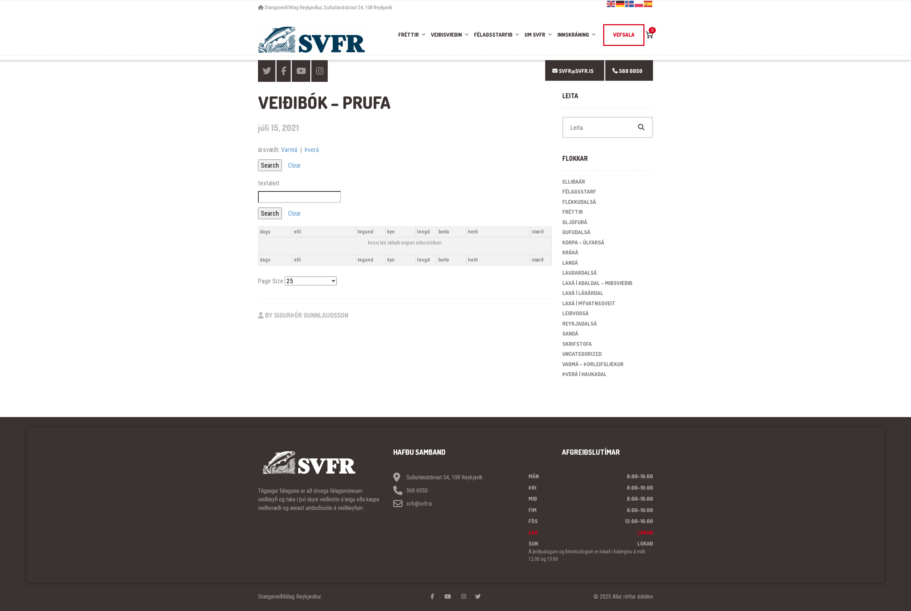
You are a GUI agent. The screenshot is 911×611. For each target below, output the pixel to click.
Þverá (312, 149)
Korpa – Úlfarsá (583, 242)
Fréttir (408, 34)
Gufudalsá (576, 232)
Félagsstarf (579, 191)
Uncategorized (582, 354)
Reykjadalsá (579, 323)
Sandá (570, 333)
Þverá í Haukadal (584, 374)
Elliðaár (573, 181)
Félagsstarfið (493, 34)
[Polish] (639, 3)
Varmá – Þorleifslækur (592, 364)
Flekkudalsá (579, 202)
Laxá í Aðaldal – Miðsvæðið (597, 283)
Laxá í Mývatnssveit (588, 303)
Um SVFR (535, 34)
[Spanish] (648, 3)
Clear (294, 165)
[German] (620, 3)
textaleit (268, 183)
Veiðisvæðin (446, 34)
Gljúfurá (574, 222)
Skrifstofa (577, 344)
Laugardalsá (579, 272)
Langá (570, 262)
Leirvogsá (575, 313)
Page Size (270, 281)
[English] (611, 3)
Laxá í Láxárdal (582, 293)
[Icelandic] (629, 3)
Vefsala (623, 34)
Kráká (570, 252)
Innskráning (573, 34)
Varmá (289, 149)
